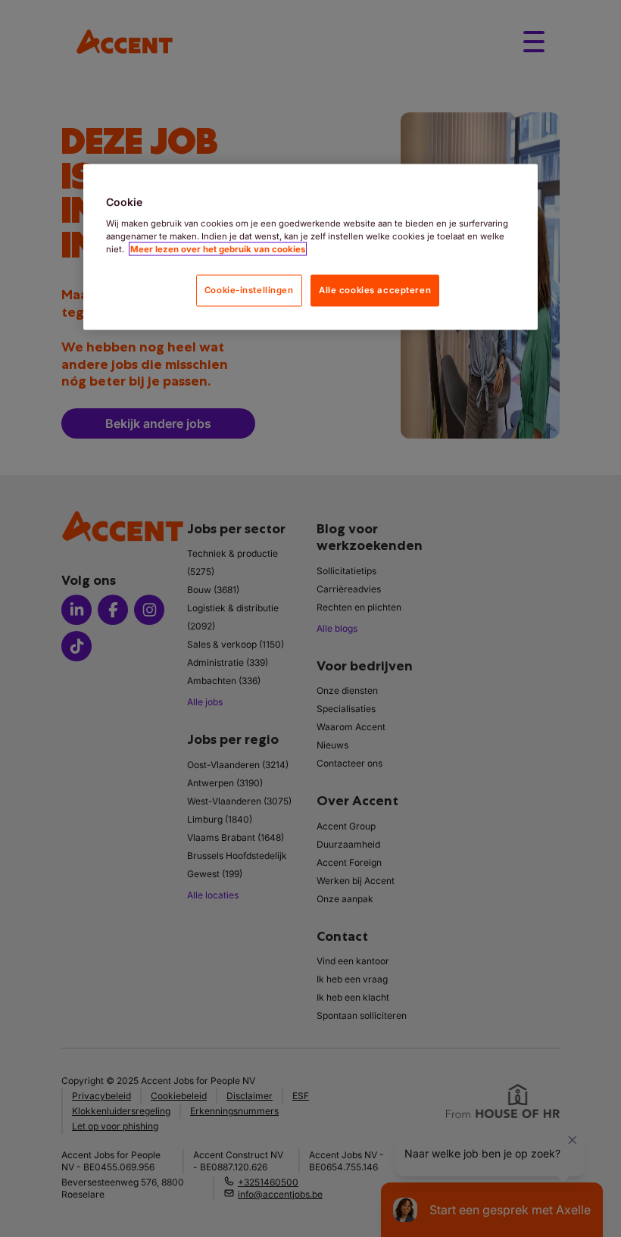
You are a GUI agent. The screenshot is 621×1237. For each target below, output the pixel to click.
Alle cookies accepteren (375, 289)
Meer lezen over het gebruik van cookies (217, 248)
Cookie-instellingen (249, 289)
